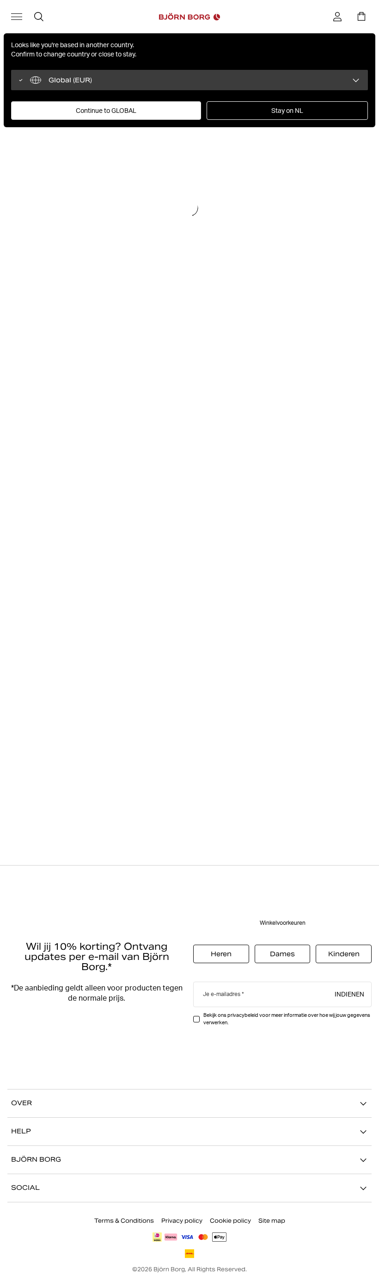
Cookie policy (230, 1220)
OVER (21, 1103)
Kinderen (344, 954)
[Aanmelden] (337, 17)
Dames (282, 954)
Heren (221, 954)
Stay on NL (287, 110)
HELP (21, 1131)
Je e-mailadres (221, 994)
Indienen (349, 994)
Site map (271, 1220)
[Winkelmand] (361, 17)
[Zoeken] (39, 17)
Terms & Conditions (124, 1220)
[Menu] (17, 17)
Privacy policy (181, 1220)
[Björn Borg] (189, 16)
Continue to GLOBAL (106, 110)
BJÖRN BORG (36, 1160)
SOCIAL (25, 1188)
